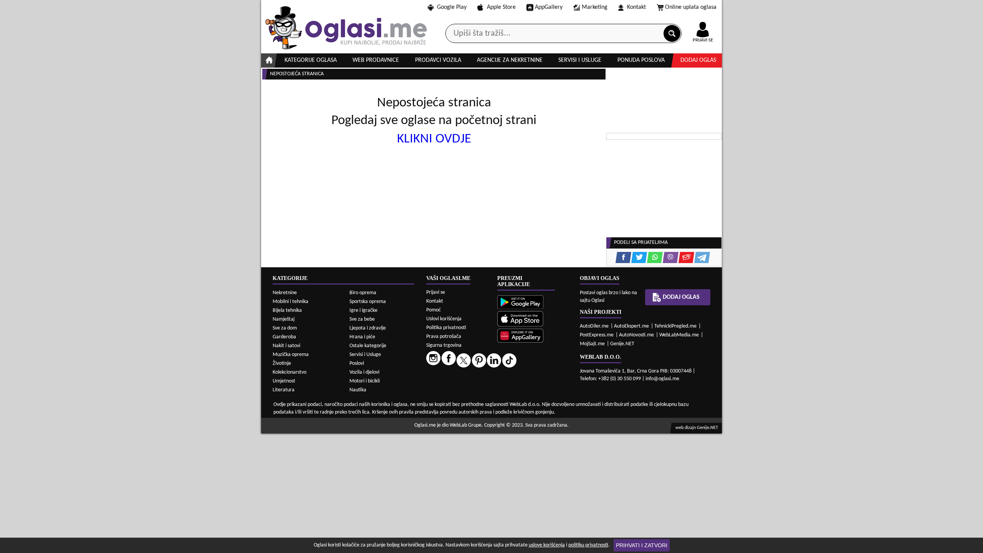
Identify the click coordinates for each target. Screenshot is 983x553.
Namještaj (284, 319)
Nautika (357, 390)
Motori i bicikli (364, 381)
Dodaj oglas (698, 60)
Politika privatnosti (446, 328)
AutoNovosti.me (636, 335)
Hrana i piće (362, 337)
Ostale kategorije (367, 346)
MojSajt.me (592, 344)
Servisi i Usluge (365, 355)
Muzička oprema (291, 355)
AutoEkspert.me (631, 326)
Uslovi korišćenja (444, 319)
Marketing (594, 7)
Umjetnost (284, 381)
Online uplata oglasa (691, 7)
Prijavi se (435, 292)
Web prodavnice (375, 60)
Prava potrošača (443, 336)
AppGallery (549, 7)
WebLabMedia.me (679, 335)
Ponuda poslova (641, 60)
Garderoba (284, 337)
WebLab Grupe (466, 425)
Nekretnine (285, 293)
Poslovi (356, 363)
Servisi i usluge (579, 60)
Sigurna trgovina (444, 345)
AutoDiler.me (594, 326)
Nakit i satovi (286, 346)
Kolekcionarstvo (289, 372)
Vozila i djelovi (364, 372)
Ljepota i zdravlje (367, 328)
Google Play (452, 7)
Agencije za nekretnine (510, 60)
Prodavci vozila (438, 60)
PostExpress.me (597, 335)
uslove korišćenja (547, 545)
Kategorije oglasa (311, 60)
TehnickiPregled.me (675, 326)
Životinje (282, 363)
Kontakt (636, 7)
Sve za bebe (362, 319)
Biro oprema (362, 293)
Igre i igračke (363, 310)
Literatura (284, 390)
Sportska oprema (367, 302)
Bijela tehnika (287, 310)
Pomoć (433, 310)
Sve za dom (285, 328)
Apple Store (501, 7)
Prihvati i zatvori (641, 545)
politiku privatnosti (588, 545)
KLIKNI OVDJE (434, 139)
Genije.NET (622, 344)
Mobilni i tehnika (290, 302)
